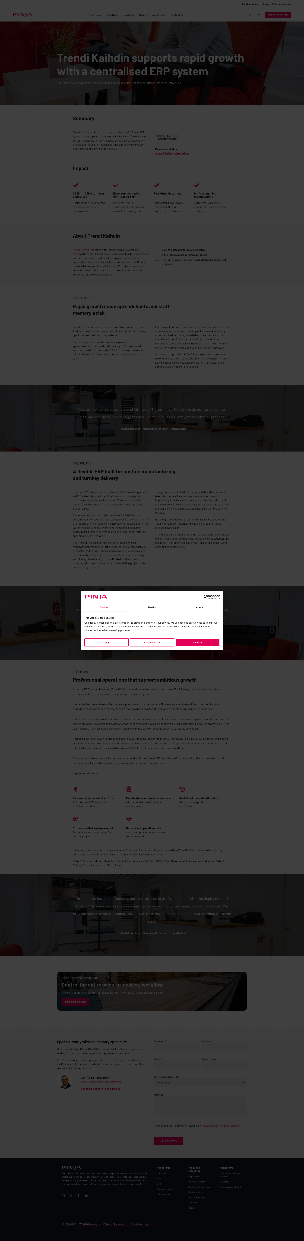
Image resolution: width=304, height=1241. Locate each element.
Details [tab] (152, 607)
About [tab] (199, 607)
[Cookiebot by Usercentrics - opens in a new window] (206, 597)
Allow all (197, 642)
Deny (106, 642)
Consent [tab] (104, 607)
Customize (150, 642)
